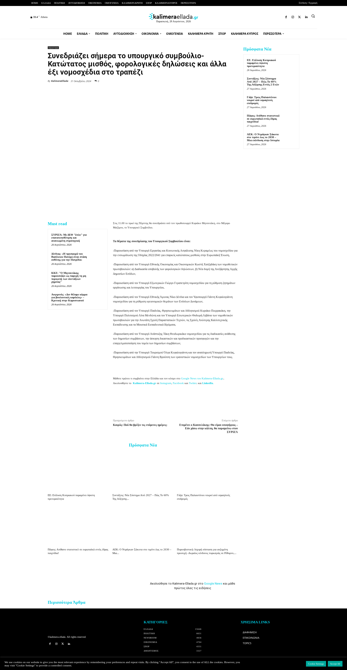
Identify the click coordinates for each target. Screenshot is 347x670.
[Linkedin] (281, 16)
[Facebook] (262, 16)
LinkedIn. (208, 383)
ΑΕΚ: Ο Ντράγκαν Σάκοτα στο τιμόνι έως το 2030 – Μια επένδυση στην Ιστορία (263, 137)
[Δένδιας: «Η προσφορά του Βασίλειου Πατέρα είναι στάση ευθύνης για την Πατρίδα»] (97, 258)
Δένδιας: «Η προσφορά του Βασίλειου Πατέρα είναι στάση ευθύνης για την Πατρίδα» (69, 256)
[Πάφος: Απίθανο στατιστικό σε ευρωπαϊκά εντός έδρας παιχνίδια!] (78, 525)
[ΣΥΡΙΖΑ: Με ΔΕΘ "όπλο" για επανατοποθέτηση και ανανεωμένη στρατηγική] (97, 239)
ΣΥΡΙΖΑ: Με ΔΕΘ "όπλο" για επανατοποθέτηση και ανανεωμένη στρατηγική (69, 237)
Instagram (165, 383)
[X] (201, 80)
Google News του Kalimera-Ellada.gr (202, 378)
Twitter (192, 383)
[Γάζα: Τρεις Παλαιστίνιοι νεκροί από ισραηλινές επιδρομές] (207, 471)
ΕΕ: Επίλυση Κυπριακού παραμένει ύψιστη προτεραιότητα (261, 63)
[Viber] (226, 80)
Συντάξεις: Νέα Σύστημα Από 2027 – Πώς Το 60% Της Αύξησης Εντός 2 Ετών (263, 81)
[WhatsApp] (209, 80)
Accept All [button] (335, 663)
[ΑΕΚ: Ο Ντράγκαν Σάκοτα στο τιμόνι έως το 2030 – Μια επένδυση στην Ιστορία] (142, 525)
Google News (213, 583)
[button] (313, 16)
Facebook (178, 383)
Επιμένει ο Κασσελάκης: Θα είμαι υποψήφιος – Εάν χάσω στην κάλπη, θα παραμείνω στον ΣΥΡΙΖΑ (208, 428)
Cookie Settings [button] (316, 663)
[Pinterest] (234, 80)
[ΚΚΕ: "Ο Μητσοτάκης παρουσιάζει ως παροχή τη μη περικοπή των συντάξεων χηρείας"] (97, 278)
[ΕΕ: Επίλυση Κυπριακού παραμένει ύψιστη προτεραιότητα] (78, 471)
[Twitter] (275, 16)
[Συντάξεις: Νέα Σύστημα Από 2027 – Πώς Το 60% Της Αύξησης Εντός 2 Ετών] (142, 471)
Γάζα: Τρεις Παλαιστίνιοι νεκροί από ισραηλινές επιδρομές (262, 100)
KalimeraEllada (59, 81)
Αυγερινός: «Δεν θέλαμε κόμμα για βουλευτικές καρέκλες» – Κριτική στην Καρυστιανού (69, 297)
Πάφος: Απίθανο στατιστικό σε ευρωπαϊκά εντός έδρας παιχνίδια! (263, 118)
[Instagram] (268, 16)
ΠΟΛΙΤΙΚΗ (53, 48)
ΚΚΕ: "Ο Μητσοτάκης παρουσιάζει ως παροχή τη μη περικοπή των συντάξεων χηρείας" (68, 277)
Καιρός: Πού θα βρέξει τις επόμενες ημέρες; (140, 424)
